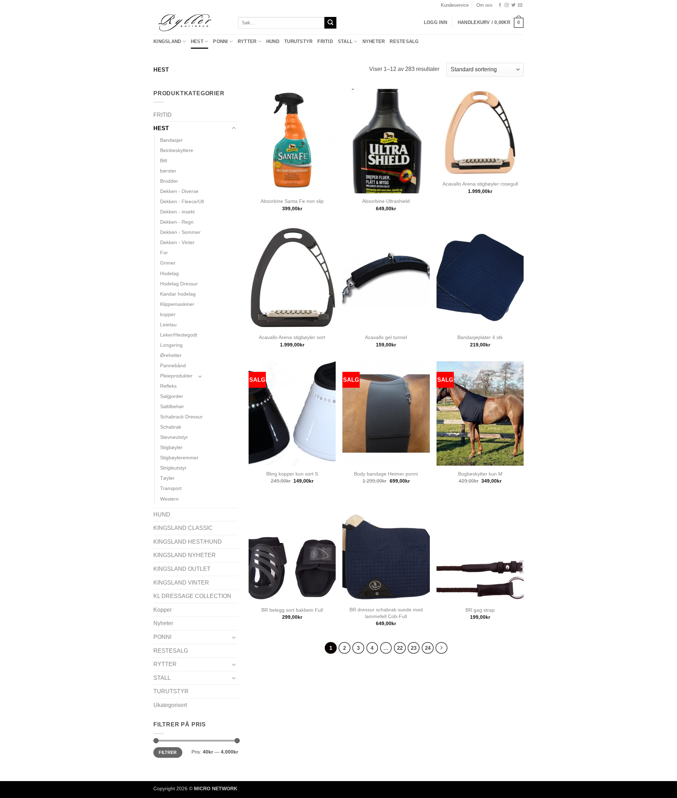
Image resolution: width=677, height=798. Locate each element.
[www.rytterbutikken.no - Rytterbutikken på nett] (190, 23)
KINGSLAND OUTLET (182, 569)
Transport (171, 488)
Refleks (168, 386)
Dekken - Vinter (177, 242)
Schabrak (170, 427)
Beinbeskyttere (176, 150)
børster (168, 171)
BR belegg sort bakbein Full (292, 610)
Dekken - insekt (177, 211)
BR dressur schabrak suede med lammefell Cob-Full (386, 613)
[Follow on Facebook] (500, 5)
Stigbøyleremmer (179, 457)
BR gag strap (480, 610)
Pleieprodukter (176, 376)
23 (413, 648)
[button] (491, 23)
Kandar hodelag (178, 294)
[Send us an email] (520, 5)
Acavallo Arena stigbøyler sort (292, 337)
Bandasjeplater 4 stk (480, 337)
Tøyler (167, 478)
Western (169, 499)
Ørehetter (171, 355)
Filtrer (168, 752)
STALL (345, 41)
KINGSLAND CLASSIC (183, 528)
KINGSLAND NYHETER (184, 555)
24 (428, 648)
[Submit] (330, 23)
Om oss (484, 5)
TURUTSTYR (298, 41)
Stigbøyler (171, 447)
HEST (197, 41)
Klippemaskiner (177, 304)
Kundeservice (455, 5)
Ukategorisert (170, 705)
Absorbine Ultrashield (386, 201)
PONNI (220, 41)
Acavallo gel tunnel (386, 337)
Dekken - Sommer (180, 232)
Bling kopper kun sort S (292, 474)
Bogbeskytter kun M (480, 474)
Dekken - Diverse (179, 191)
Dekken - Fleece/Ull (182, 201)
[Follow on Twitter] (513, 5)
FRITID (325, 41)
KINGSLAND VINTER (181, 583)
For (164, 252)
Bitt (163, 160)
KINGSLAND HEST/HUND (187, 542)
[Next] (441, 648)
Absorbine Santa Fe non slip (292, 201)
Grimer (168, 263)
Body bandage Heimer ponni (386, 474)
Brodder (169, 181)
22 (400, 648)
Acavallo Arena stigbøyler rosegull (480, 184)
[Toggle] (234, 128)
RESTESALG (404, 41)
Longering (171, 345)
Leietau (168, 324)
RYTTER (247, 41)
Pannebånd (173, 365)
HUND (272, 41)
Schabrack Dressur (181, 416)
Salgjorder (171, 396)
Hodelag (169, 273)
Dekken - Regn (177, 222)
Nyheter (373, 41)
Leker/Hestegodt (178, 335)
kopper (168, 314)
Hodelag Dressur (179, 283)
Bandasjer (171, 140)
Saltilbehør (172, 406)
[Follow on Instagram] (507, 5)
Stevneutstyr (174, 437)
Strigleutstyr (173, 468)
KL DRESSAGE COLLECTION (192, 596)
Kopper (162, 610)
